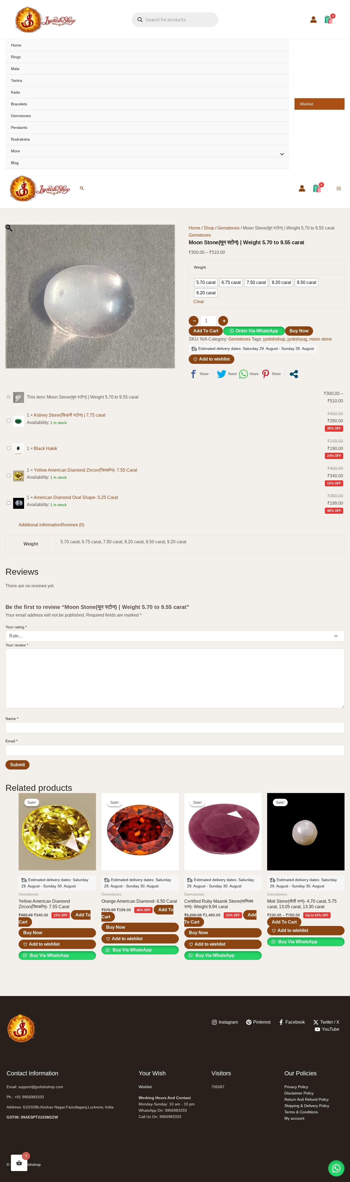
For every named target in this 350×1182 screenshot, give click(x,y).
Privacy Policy (296, 1087)
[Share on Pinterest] (271, 374)
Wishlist (306, 104)
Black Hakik (45, 448)
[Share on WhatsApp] (249, 374)
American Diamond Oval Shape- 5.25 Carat (76, 497)
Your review (16, 645)
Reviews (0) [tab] (72, 524)
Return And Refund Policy (306, 1099)
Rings (16, 57)
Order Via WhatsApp (257, 331)
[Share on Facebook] (199, 374)
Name (11, 718)
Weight (200, 267)
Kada (15, 92)
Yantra (16, 80)
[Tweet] (227, 374)
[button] (82, 188)
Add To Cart (205, 331)
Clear (198, 301)
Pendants (19, 127)
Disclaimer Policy (299, 1093)
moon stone (320, 339)
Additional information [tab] (40, 524)
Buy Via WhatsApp (49, 955)
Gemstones (21, 116)
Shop (209, 228)
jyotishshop (274, 339)
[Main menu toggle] (339, 188)
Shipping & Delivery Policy (306, 1105)
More (15, 151)
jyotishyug (297, 339)
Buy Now (299, 331)
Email (11, 741)
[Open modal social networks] (294, 374)
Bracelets (19, 104)
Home (16, 45)
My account (294, 1118)
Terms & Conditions (301, 1112)
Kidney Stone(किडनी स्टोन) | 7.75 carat (69, 415)
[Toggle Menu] (280, 155)
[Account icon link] (313, 19)
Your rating (16, 627)
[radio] (205, 282)
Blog (15, 163)
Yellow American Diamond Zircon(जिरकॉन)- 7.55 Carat (85, 470)
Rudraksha (20, 139)
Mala (15, 68)
